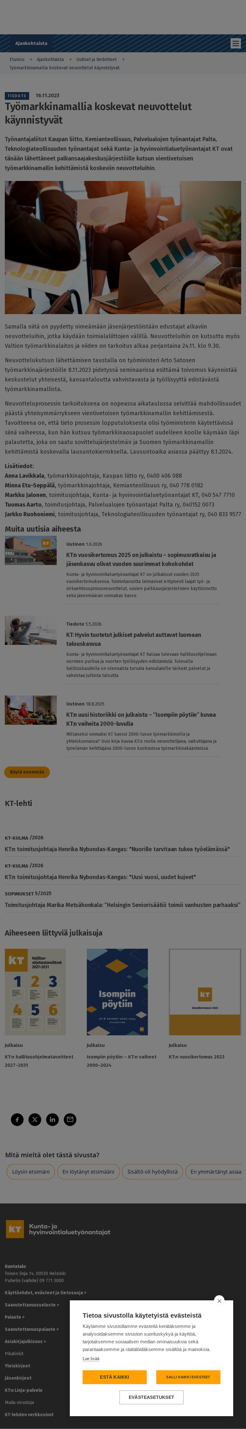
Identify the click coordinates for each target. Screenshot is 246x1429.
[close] (219, 1300)
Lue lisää (91, 1358)
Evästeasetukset (151, 1397)
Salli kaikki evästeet (188, 1377)
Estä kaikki (114, 1377)
